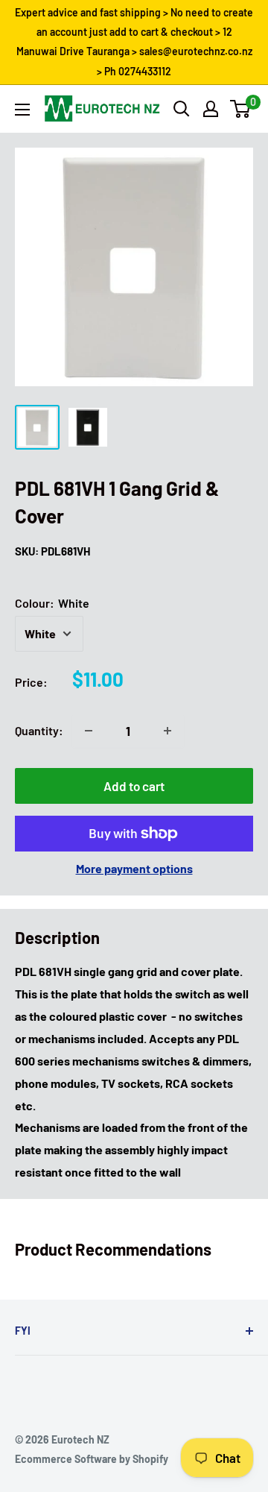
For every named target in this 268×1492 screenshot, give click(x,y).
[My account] (210, 109)
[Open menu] (22, 110)
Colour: (52, 603)
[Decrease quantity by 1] (88, 730)
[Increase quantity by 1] (167, 730)
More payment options (134, 868)
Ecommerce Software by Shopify (91, 1458)
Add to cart (134, 785)
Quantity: (39, 730)
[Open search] (181, 109)
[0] (241, 109)
